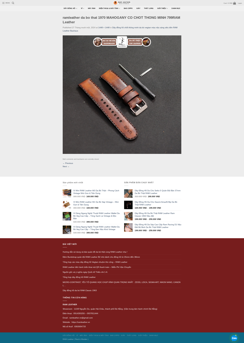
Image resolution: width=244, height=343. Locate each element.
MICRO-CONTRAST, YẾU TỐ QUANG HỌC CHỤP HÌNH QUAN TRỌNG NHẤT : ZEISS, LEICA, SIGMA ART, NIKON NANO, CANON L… (121, 284)
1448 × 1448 (104, 27)
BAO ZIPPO (128, 8)
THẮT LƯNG (149, 8)
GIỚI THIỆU (161, 8)
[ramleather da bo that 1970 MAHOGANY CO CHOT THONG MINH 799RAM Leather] (122, 94)
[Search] (13, 3)
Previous (68, 163)
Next (66, 166)
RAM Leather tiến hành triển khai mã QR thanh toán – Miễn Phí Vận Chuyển (97, 267)
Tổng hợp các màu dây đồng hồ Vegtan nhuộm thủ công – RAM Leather (95, 262)
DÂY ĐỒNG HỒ (69, 8)
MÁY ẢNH (91, 8)
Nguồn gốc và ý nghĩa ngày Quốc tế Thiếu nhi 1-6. (85, 272)
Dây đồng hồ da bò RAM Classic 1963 (80, 290)
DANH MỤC (176, 8)
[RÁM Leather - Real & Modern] (122, 3)
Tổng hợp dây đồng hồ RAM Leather (79, 277)
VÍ (81, 8)
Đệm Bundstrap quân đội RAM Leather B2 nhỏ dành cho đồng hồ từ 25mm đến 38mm (101, 257)
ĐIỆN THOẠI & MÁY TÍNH (108, 8)
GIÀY (138, 8)
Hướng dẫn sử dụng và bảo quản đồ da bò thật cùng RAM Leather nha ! (95, 252)
